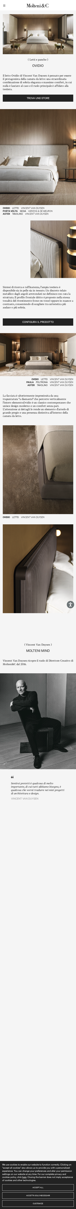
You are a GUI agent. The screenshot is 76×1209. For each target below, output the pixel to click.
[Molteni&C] (38, 5)
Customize (38, 1203)
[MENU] (5, 5)
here (24, 1177)
